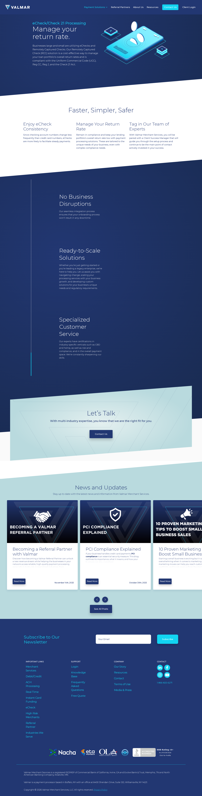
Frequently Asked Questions (78, 686)
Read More (19, 581)
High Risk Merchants (32, 715)
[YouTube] (167, 675)
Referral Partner (31, 725)
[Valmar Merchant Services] (17, 7)
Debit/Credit (33, 676)
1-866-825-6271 (164, 682)
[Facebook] (167, 668)
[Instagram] (160, 675)
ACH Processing (33, 684)
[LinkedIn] (160, 668)
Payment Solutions (94, 7)
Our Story (120, 666)
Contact (119, 678)
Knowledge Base (78, 674)
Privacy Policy (100, 790)
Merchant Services (32, 668)
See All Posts (101, 609)
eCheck (30, 707)
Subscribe (167, 639)
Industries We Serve (34, 734)
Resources (152, 7)
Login (74, 666)
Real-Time (32, 692)
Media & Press (123, 690)
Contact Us (170, 7)
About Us (138, 7)
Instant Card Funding (33, 699)
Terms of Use (122, 684)
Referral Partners (120, 7)
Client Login (189, 7)
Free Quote (78, 695)
